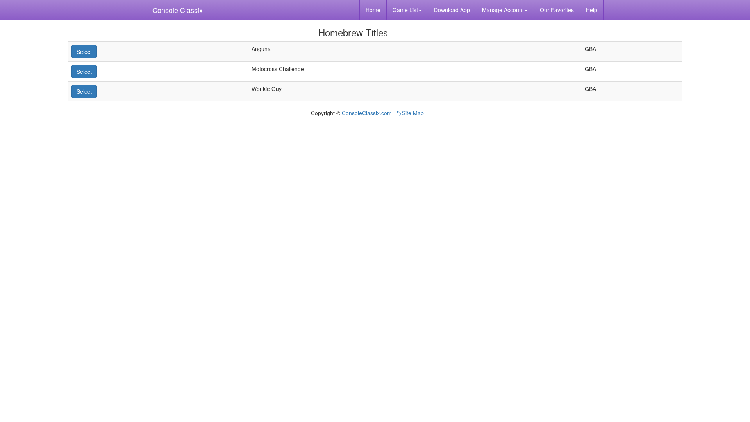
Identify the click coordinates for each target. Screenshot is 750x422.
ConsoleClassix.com (367, 113)
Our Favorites (557, 10)
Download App (452, 10)
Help (591, 10)
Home (373, 10)
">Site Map (410, 113)
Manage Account (503, 10)
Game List (405, 10)
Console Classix (177, 10)
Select (84, 51)
